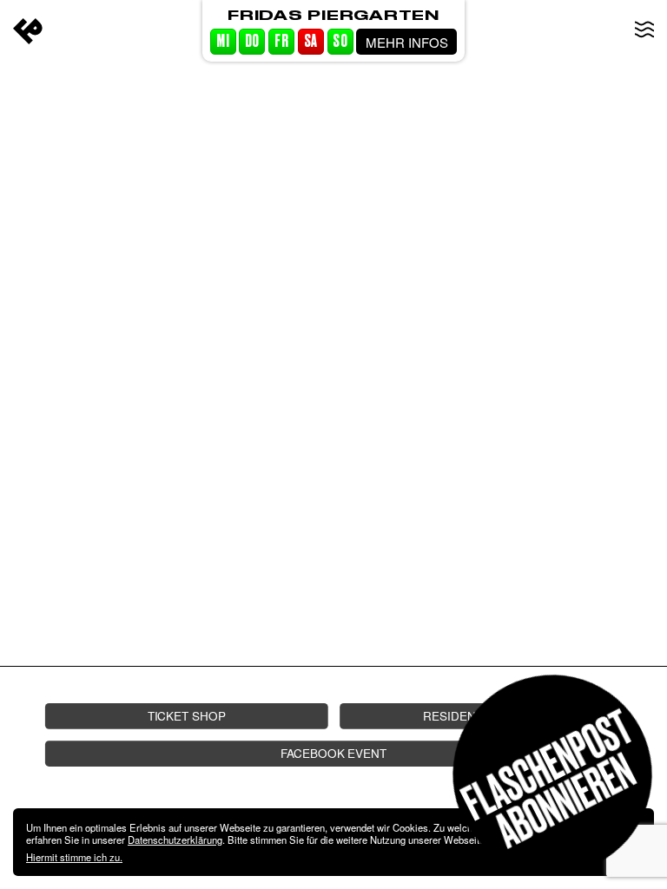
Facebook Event (333, 753)
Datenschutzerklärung (175, 839)
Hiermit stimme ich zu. (74, 857)
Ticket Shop (187, 716)
